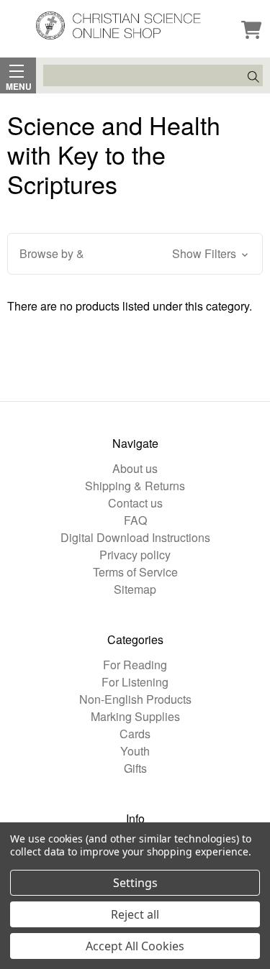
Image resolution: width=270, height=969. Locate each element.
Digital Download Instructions (135, 537)
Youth (135, 751)
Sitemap (135, 589)
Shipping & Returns (135, 485)
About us (135, 468)
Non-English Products (135, 699)
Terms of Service (135, 572)
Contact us (135, 503)
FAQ (135, 520)
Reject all (135, 914)
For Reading (135, 664)
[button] (135, 254)
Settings (135, 883)
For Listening (135, 682)
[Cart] (251, 31)
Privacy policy (135, 554)
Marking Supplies (135, 716)
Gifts (135, 768)
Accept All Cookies (135, 946)
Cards (135, 733)
